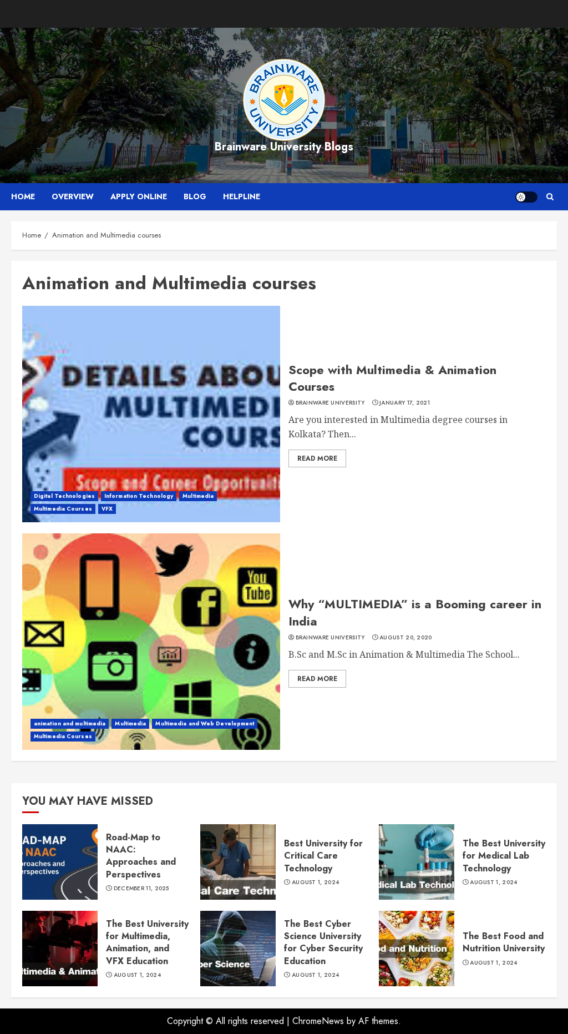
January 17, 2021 (404, 403)
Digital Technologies (64, 496)
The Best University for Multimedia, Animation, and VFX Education (147, 942)
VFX (107, 509)
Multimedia (198, 496)
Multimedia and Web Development (204, 723)
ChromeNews (318, 1021)
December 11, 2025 (141, 888)
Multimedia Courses (63, 509)
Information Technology (138, 496)
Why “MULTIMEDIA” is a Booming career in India (414, 612)
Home (23, 196)
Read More (317, 458)
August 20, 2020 (405, 638)
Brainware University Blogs (284, 147)
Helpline (241, 196)
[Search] (550, 197)
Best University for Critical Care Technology (323, 856)
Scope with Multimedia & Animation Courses (392, 378)
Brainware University (330, 403)
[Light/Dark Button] (526, 197)
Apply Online (138, 196)
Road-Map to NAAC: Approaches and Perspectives (141, 856)
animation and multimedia (69, 723)
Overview (73, 196)
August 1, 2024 (315, 882)
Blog (195, 196)
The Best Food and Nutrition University (504, 942)
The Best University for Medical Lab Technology (504, 856)
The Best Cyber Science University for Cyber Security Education (323, 942)
